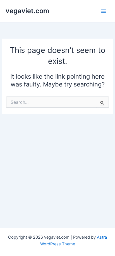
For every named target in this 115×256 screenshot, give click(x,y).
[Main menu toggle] (103, 11)
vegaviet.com (27, 11)
